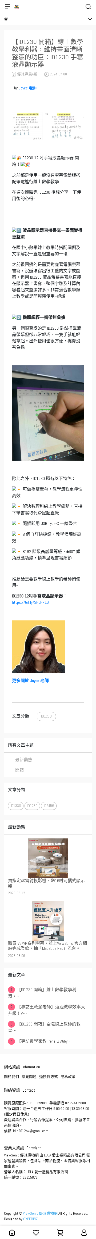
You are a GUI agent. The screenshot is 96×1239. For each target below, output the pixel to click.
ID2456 (48, 805)
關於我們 (11, 1076)
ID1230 (46, 716)
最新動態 (23, 760)
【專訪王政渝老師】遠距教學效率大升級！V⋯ (46, 1010)
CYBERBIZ (30, 1219)
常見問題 (29, 1076)
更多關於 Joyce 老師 (30, 680)
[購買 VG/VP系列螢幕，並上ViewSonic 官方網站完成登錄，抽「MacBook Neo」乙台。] (48, 921)
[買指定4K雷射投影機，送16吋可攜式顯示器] (48, 858)
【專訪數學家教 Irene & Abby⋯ (41, 1041)
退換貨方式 (48, 1076)
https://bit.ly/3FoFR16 (30, 602)
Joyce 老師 (28, 88)
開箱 (19, 770)
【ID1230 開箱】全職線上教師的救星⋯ (44, 1027)
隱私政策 (68, 1076)
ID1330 (15, 805)
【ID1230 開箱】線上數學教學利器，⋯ (42, 993)
